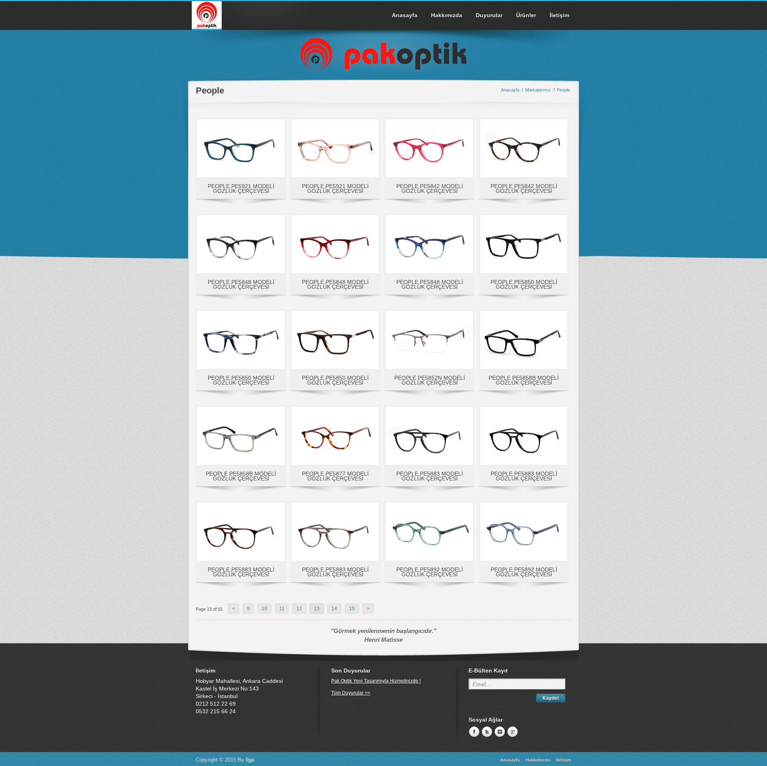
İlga (250, 760)
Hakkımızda (446, 15)
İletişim (559, 15)
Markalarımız (538, 89)
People (563, 89)
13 (317, 608)
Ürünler (526, 15)
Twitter (486, 732)
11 (281, 608)
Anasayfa (404, 15)
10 (264, 608)
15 (352, 608)
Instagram (499, 732)
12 (299, 608)
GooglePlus (512, 732)
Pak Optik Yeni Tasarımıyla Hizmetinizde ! (376, 681)
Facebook (473, 732)
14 (334, 608)
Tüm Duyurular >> (350, 693)
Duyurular (489, 15)
